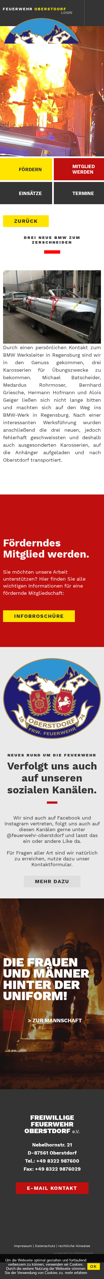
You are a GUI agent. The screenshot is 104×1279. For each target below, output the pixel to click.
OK (93, 1266)
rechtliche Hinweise (74, 1246)
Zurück (26, 221)
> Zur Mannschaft (55, 1020)
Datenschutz (45, 1246)
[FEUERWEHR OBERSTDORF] (42, 31)
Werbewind (83, 1253)
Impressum (23, 1246)
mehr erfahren (76, 1273)
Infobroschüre (39, 616)
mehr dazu (52, 881)
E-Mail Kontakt (52, 1188)
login (66, 13)
